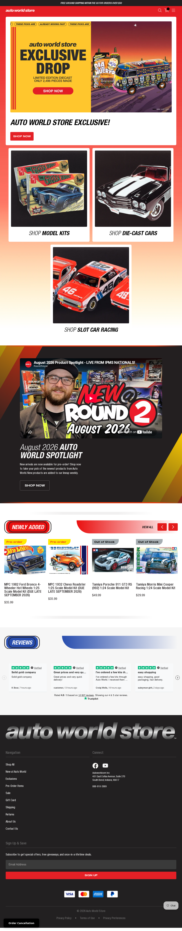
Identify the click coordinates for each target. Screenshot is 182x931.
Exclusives (11, 779)
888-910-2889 (99, 786)
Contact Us (12, 829)
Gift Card (11, 800)
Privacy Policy (64, 918)
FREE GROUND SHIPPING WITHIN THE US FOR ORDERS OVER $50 (91, 3)
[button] (162, 527)
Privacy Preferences (114, 918)
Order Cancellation (21, 923)
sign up (91, 875)
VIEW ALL (147, 527)
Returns (10, 814)
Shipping (10, 807)
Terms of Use (87, 918)
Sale (8, 793)
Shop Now (22, 136)
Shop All (10, 765)
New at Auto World (16, 772)
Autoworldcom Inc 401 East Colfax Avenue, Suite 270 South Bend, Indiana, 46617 (108, 777)
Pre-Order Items (15, 786)
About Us (11, 822)
